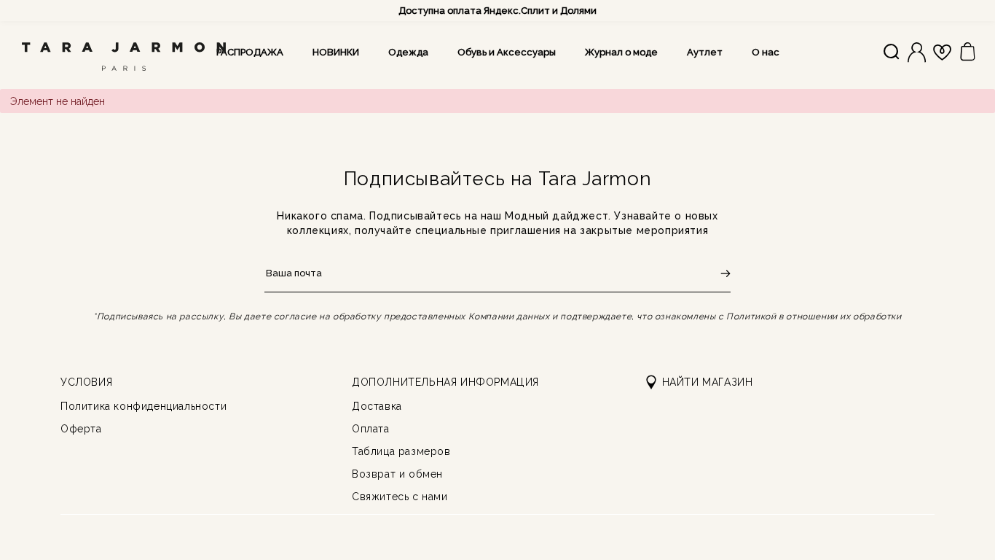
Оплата (371, 429)
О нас (765, 52)
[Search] (891, 52)
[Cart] (967, 52)
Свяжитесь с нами (400, 496)
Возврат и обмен (397, 474)
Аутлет (705, 52)
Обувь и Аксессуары (506, 52)
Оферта (81, 429)
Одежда (408, 52)
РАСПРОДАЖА (249, 52)
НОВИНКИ (335, 52)
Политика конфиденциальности (143, 406)
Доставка (377, 406)
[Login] (916, 52)
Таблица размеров (401, 451)
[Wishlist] (942, 52)
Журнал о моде (621, 52)
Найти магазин (707, 382)
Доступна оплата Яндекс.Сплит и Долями (497, 10)
